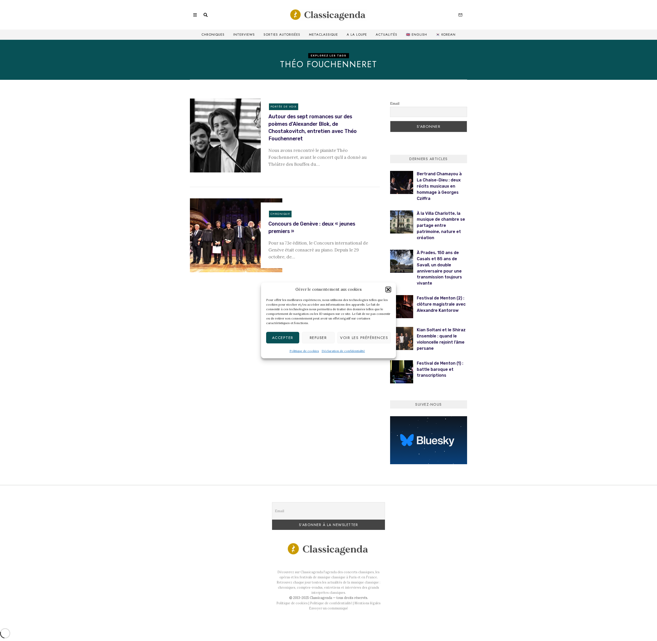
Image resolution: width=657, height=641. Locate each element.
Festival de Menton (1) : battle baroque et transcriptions (440, 369)
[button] (388, 289)
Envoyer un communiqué (328, 608)
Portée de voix (283, 106)
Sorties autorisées (282, 34)
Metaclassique (323, 34)
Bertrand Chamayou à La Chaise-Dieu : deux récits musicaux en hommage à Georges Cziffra (439, 186)
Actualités (386, 34)
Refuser (318, 338)
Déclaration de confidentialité (343, 351)
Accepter (282, 338)
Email (394, 103)
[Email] (460, 15)
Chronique (280, 214)
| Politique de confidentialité (330, 603)
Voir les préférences (364, 338)
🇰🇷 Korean (446, 34)
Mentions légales (367, 603)
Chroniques (213, 34)
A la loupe (357, 34)
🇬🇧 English (416, 34)
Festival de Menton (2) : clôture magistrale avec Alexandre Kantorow (441, 304)
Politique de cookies (304, 351)
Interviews (244, 34)
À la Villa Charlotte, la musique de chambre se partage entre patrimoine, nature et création (441, 225)
